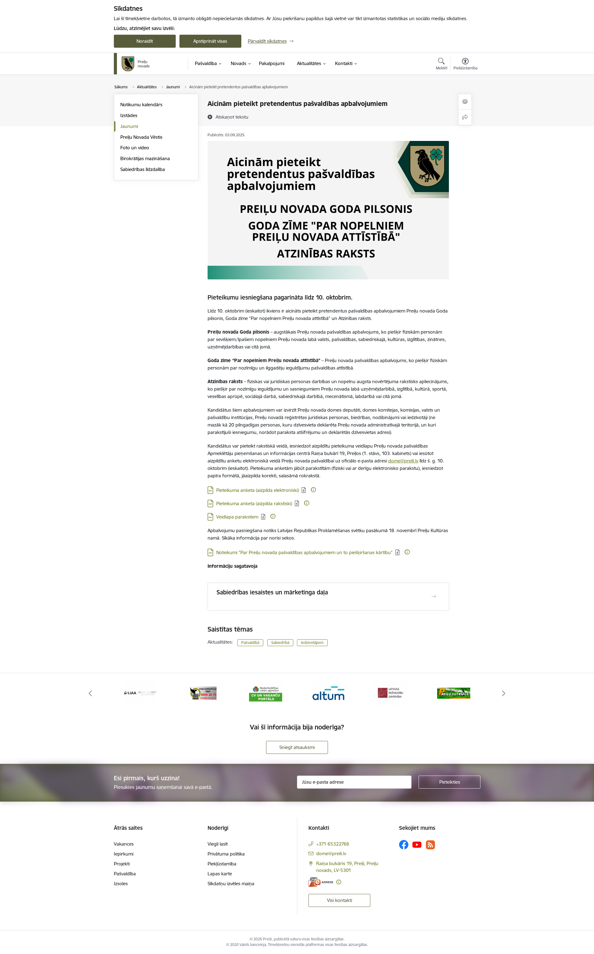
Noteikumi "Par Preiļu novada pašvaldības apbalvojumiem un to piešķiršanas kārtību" (304, 552)
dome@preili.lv (403, 461)
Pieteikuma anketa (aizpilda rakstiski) (254, 503)
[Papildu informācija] (313, 489)
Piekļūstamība (222, 864)
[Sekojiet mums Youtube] (417, 844)
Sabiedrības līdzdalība (142, 169)
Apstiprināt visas (210, 41)
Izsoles (121, 883)
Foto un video (134, 148)
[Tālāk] (504, 693)
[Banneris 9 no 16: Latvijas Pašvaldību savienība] (390, 693)
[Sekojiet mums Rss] (430, 844)
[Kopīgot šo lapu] (464, 117)
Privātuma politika (226, 854)
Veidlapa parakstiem (237, 517)
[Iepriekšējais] (90, 693)
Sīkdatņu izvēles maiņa (231, 883)
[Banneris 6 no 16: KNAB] (203, 693)
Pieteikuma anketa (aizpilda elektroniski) (257, 490)
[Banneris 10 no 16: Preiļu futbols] (453, 693)
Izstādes (128, 115)
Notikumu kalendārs (141, 104)
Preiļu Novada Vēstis (141, 137)
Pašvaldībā (250, 642)
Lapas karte (220, 874)
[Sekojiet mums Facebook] (403, 844)
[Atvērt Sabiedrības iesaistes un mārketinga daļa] (433, 596)
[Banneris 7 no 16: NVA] (265, 693)
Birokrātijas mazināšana (145, 158)
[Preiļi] (136, 63)
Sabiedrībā (280, 642)
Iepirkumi (123, 854)
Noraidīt (144, 41)
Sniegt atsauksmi (297, 747)
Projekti (122, 864)
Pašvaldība (125, 874)
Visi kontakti (339, 900)
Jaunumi (129, 126)
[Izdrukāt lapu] (464, 101)
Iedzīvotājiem (312, 642)
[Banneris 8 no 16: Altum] (328, 693)
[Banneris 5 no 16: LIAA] (140, 693)
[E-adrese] (320, 882)
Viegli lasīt (218, 844)
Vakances (124, 844)
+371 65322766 (332, 844)
